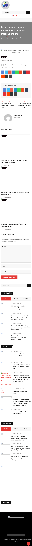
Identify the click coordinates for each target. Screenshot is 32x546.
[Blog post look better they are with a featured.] (6, 413)
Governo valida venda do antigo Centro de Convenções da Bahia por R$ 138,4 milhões (20, 318)
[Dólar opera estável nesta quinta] (6, 391)
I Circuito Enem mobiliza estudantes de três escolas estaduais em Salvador (19, 308)
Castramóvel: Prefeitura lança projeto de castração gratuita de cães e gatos (20, 327)
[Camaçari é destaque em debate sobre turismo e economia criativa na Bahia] (5, 336)
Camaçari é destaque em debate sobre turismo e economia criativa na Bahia (20, 337)
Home (3, 37)
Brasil (8, 37)
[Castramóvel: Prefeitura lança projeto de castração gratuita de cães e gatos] (5, 326)
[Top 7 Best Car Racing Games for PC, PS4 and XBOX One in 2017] (6, 366)
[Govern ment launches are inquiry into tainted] (6, 355)
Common (25, 298)
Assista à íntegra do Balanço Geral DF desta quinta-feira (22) (24, 105)
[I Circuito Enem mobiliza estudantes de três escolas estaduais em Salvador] (5, 305)
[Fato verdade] (16, 65)
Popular (16, 298)
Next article (27, 102)
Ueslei (16, 541)
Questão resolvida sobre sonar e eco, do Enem (7, 105)
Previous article (6, 102)
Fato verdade (18, 115)
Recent (6, 298)
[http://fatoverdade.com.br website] (15, 65)
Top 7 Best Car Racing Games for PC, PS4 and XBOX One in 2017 (21, 366)
